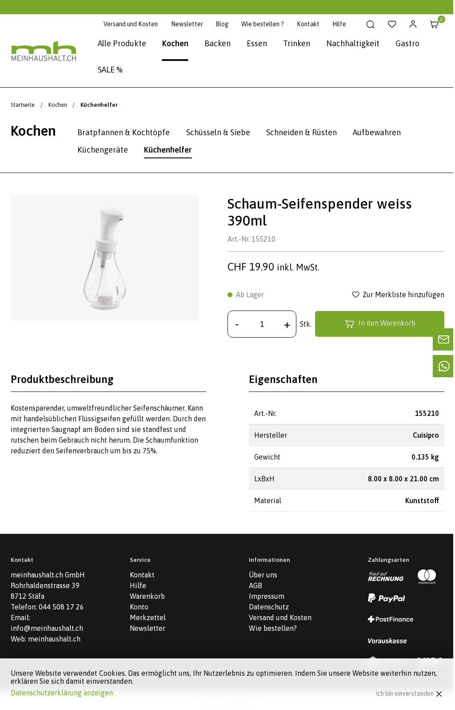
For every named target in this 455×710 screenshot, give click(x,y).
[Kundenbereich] (413, 24)
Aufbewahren (377, 132)
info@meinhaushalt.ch (47, 628)
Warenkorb (147, 596)
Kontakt (308, 24)
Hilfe (339, 24)
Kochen (175, 43)
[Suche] (370, 24)
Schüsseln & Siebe (218, 132)
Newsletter (187, 24)
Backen (217, 43)
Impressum (266, 596)
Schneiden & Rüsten (301, 132)
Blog (222, 24)
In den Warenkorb (387, 323)
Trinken (296, 43)
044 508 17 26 (61, 607)
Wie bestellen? (273, 628)
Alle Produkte (122, 43)
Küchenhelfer (168, 149)
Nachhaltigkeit (352, 43)
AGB (255, 585)
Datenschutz (269, 607)
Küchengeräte (102, 149)
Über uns (263, 575)
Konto (139, 607)
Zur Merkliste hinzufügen (403, 294)
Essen (257, 43)
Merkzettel (148, 617)
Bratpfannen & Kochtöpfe (123, 132)
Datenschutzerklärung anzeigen (62, 693)
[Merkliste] (392, 24)
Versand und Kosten (131, 24)
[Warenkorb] (434, 24)
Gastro (407, 43)
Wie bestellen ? (262, 24)
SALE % (110, 69)
